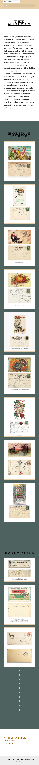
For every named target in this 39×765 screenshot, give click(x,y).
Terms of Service (10, 743)
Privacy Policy (10, 740)
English (9, 1)
